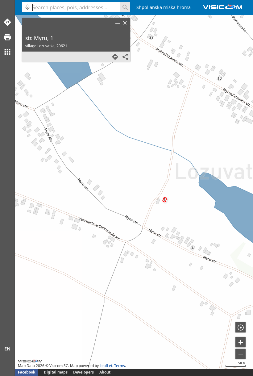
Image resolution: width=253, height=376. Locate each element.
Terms (119, 365)
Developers (83, 372)
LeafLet (106, 365)
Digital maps (56, 372)
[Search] (125, 7)
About (104, 372)
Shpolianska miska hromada (166, 7)
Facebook (26, 372)
